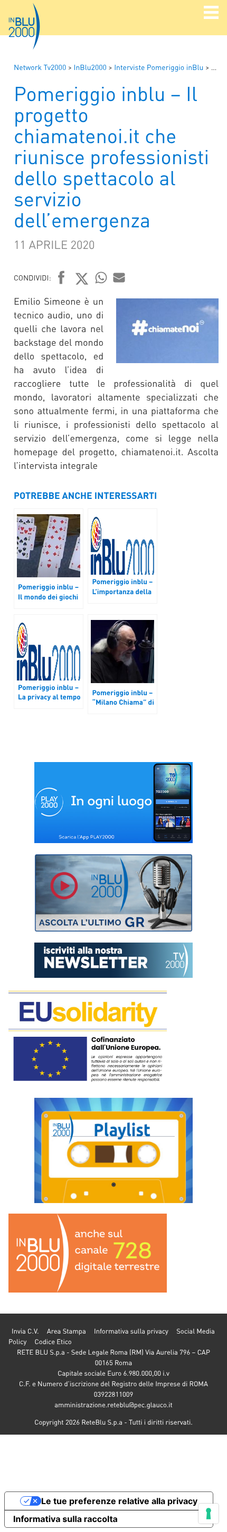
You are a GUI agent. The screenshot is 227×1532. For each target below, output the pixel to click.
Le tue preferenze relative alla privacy (119, 1501)
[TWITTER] (82, 278)
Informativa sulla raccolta (65, 1519)
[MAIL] (119, 277)
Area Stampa (66, 1331)
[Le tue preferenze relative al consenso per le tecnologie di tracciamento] (208, 1514)
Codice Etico (52, 1341)
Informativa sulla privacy (131, 1331)
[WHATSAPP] (101, 277)
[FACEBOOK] (61, 278)
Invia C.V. (25, 1331)
